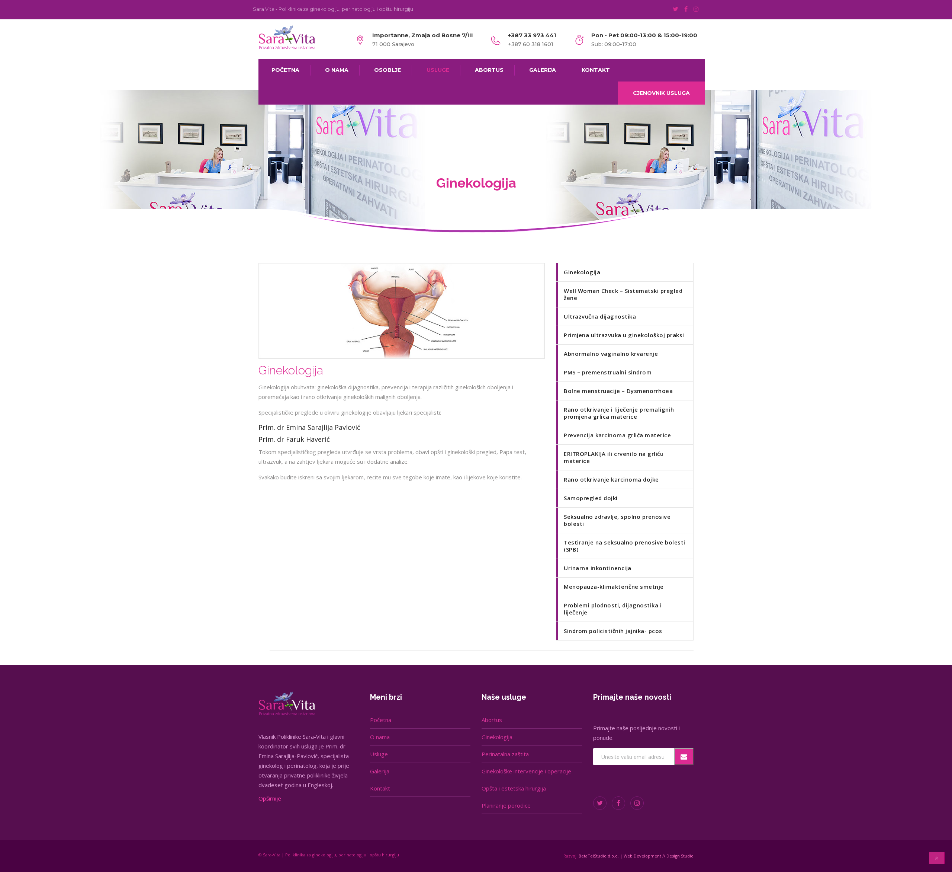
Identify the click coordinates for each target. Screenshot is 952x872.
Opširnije (269, 798)
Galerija (379, 771)
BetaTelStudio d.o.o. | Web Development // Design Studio (636, 856)
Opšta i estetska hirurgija (514, 788)
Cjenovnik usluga (661, 93)
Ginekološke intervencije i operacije (526, 771)
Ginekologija (497, 737)
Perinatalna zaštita (505, 754)
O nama (380, 737)
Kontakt (380, 788)
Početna (380, 720)
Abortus (492, 720)
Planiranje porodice (506, 805)
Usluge (379, 754)
